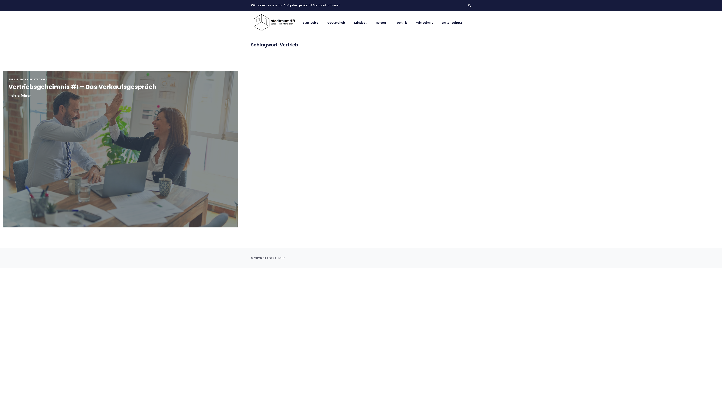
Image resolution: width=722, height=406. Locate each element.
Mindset (360, 22)
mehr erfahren (19, 95)
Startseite (310, 22)
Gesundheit (336, 22)
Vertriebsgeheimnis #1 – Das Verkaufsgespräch (82, 87)
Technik (401, 22)
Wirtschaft (424, 22)
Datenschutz (452, 22)
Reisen (381, 22)
